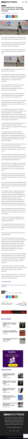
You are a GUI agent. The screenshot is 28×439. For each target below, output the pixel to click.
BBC (7, 291)
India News (4, 5)
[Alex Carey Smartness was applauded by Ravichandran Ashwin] (20, 405)
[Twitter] (10, 16)
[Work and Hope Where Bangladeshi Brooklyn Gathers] (20, 375)
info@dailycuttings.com (17, 427)
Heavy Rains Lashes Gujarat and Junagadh (10, 339)
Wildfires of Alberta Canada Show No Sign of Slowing (7, 304)
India (12, 292)
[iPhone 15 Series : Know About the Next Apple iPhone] (20, 390)
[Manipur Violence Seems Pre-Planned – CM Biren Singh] (22, 325)
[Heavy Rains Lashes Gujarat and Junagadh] (22, 341)
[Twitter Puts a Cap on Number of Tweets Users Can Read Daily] (20, 397)
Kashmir (16, 292)
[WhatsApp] (16, 16)
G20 (9, 292)
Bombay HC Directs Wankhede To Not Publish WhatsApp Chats (21, 304)
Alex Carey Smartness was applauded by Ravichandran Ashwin (10, 404)
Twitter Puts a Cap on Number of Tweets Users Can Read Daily (9, 397)
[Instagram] (14, 431)
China (6, 292)
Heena (4, 13)
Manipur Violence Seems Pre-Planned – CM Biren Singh (9, 324)
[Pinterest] (13, 16)
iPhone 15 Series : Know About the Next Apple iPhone (9, 389)
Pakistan (20, 292)
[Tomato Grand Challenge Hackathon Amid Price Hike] (22, 333)
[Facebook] (7, 16)
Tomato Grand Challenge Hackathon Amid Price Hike (10, 331)
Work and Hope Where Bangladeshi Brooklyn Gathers (9, 375)
